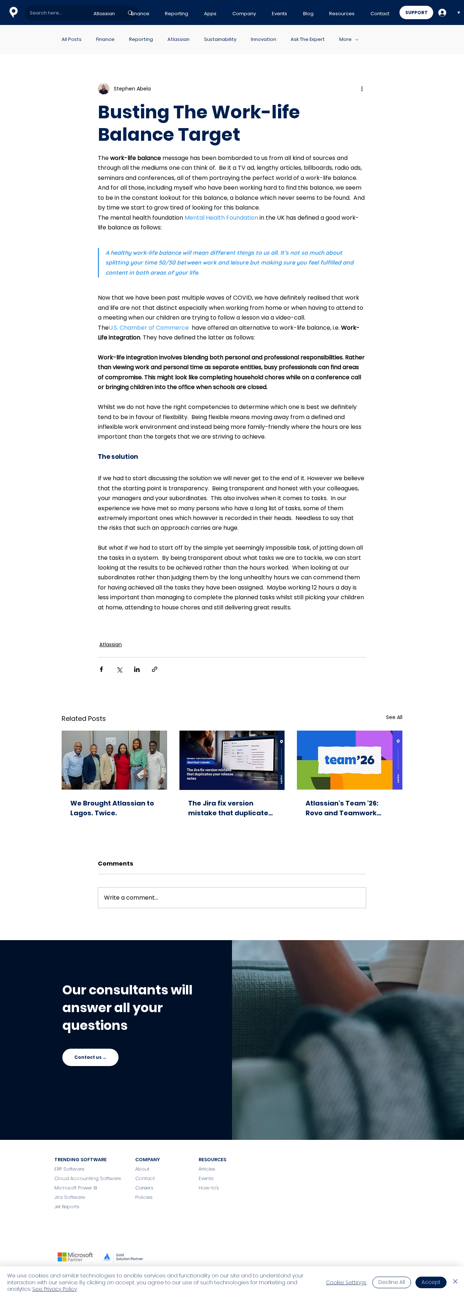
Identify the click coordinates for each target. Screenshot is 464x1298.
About (142, 1169)
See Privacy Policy (54, 1289)
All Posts (72, 39)
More (345, 39)
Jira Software (69, 1197)
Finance (105, 39)
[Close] (455, 1282)
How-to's (209, 1187)
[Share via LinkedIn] (136, 669)
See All (394, 717)
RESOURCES (212, 1159)
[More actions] (361, 88)
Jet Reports (66, 1206)
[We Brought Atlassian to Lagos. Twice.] (114, 760)
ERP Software (69, 1169)
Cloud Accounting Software (87, 1178)
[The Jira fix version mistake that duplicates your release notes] (232, 760)
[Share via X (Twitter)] (119, 669)
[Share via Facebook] (101, 669)
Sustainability (220, 39)
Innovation (263, 39)
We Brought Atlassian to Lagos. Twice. (112, 808)
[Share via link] (154, 669)
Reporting (141, 39)
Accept (431, 1282)
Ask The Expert (308, 39)
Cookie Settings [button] (346, 1282)
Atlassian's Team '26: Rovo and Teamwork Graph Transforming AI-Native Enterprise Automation (347, 808)
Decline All (391, 1282)
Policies (144, 1197)
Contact (145, 1178)
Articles (207, 1169)
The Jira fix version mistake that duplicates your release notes (230, 808)
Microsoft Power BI (75, 1187)
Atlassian (178, 39)
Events (206, 1178)
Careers (144, 1187)
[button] (104, 14)
